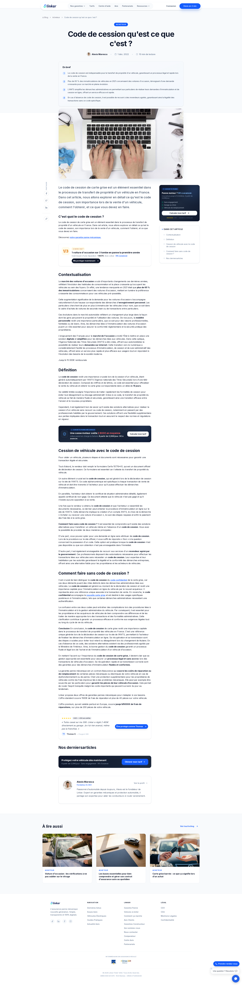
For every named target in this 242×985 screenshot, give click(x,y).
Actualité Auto (93, 924)
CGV (163, 908)
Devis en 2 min (190, 6)
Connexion (171, 6)
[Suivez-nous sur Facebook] (65, 921)
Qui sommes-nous (132, 928)
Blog (46, 17)
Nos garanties (76, 6)
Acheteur (56, 17)
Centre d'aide (105, 6)
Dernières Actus (94, 908)
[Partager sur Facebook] (46, 193)
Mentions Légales (169, 916)
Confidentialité (167, 920)
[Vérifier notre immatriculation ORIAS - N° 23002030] (126, 962)
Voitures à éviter (131, 912)
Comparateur (129, 936)
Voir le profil (139, 783)
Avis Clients (129, 920)
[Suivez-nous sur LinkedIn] (58, 921)
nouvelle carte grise (95, 595)
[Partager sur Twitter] (46, 200)
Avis (116, 6)
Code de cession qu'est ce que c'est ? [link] (80, 17)
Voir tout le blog (187, 826)
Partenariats (127, 6)
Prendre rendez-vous (227, 964)
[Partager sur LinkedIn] (46, 207)
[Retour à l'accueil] (49, 6)
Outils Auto (129, 940)
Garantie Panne (131, 908)
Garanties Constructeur (134, 924)
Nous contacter (131, 932)
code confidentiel (118, 580)
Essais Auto (92, 912)
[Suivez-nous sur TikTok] (52, 921)
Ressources (142, 6)
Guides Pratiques (94, 920)
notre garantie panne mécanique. (85, 237)
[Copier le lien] (46, 218)
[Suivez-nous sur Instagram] (71, 921)
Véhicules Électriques (96, 916)
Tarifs (92, 6)
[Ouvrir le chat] (235, 978)
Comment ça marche (133, 916)
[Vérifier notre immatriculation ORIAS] (113, 962)
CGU (163, 912)
